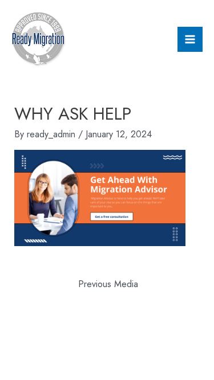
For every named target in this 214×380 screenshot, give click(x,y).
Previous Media (108, 284)
